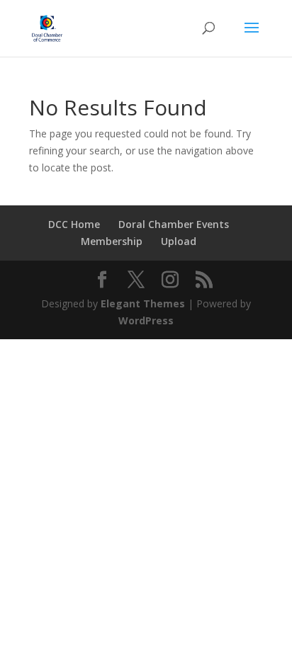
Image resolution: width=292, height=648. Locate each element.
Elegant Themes (143, 303)
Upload (178, 241)
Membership (111, 241)
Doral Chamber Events (173, 224)
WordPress (146, 320)
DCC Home (74, 224)
